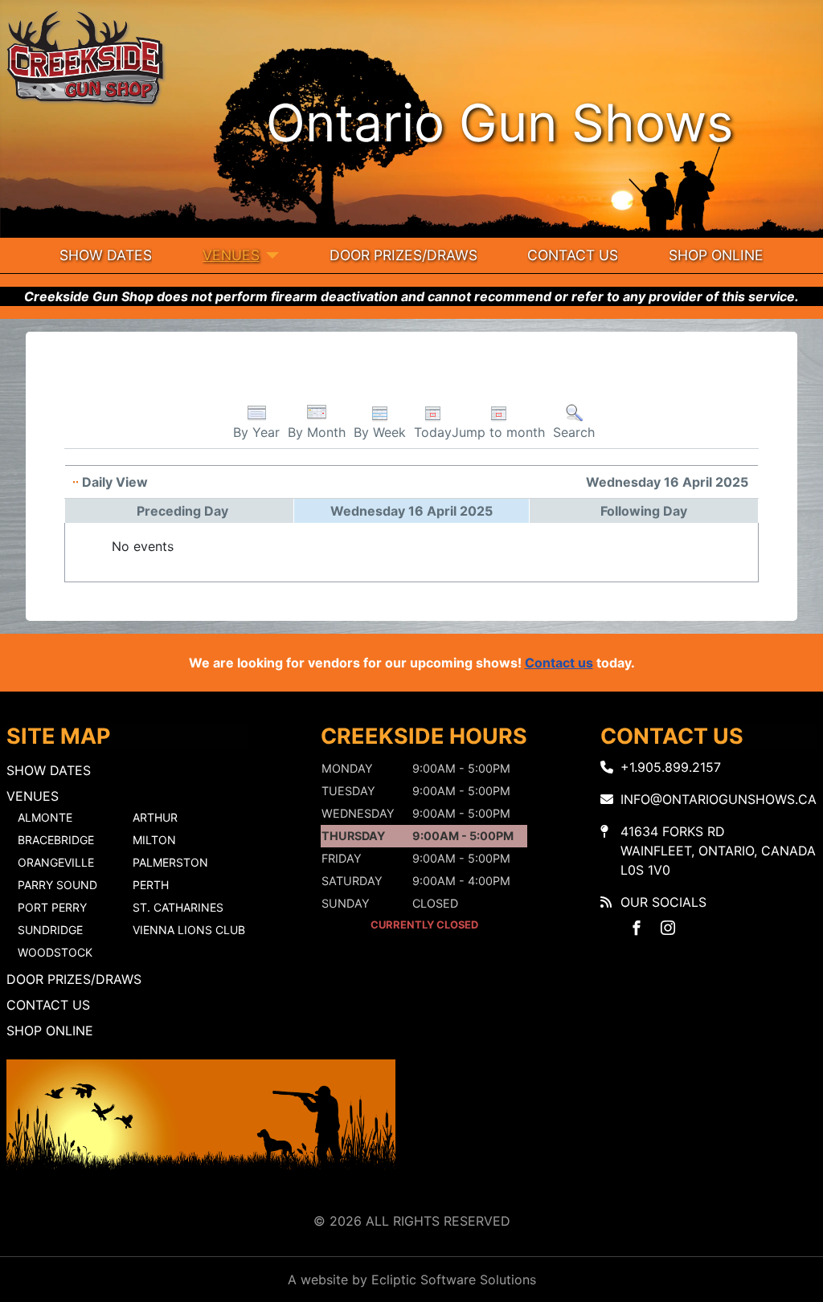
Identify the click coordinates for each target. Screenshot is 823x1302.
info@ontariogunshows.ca (718, 799)
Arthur (155, 817)
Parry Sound (57, 885)
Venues (231, 255)
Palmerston (170, 862)
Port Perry (52, 907)
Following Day (643, 511)
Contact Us (572, 255)
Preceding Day (182, 511)
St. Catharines (178, 907)
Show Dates (105, 255)
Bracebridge (56, 840)
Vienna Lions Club (189, 930)
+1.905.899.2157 (670, 767)
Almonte (45, 817)
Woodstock (55, 952)
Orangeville (56, 862)
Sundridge (50, 930)
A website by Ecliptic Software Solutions (412, 1279)
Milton (154, 840)
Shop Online (716, 255)
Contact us (559, 663)
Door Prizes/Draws (403, 255)
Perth (151, 885)
